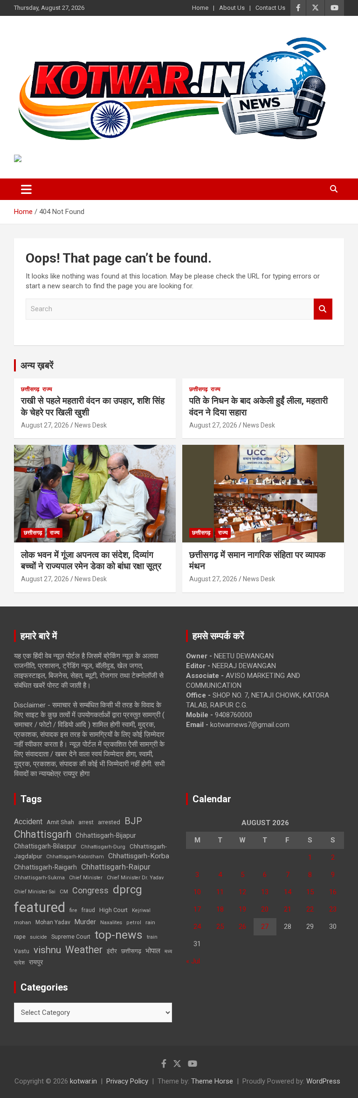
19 (242, 909)
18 (220, 909)
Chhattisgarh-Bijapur (106, 835)
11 (220, 892)
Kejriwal (141, 910)
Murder (85, 922)
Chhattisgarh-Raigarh (45, 867)
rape (20, 936)
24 (197, 926)
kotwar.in (83, 1081)
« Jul (193, 961)
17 (197, 909)
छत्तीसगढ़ (131, 951)
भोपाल (152, 951)
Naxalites (111, 922)
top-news (119, 934)
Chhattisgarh (42, 834)
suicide (38, 937)
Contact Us (270, 7)
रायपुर (36, 962)
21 (287, 909)
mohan (22, 923)
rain (150, 922)
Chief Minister (86, 878)
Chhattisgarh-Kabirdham (75, 857)
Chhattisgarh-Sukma (39, 878)
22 (310, 909)
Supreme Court (70, 936)
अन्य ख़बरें (37, 365)
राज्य (47, 389)
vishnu (47, 949)
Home (200, 7)
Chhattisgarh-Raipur (116, 866)
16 (333, 892)
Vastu (21, 951)
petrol (133, 923)
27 (264, 926)
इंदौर (112, 951)
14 (287, 892)
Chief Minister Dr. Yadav (135, 878)
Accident (28, 821)
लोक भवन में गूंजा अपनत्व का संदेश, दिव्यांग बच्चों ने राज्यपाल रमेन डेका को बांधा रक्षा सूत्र (91, 560)
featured (39, 907)
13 (264, 892)
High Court (113, 909)
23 (333, 909)
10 (197, 892)
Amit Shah (60, 822)
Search (323, 309)
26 (242, 926)
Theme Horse (212, 1081)
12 (242, 892)
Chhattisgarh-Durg (103, 846)
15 (310, 892)
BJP (133, 821)
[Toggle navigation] (26, 189)
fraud (88, 910)
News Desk (91, 425)
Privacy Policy (127, 1081)
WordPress (323, 1081)
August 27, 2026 (45, 425)
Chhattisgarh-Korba (138, 856)
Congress (90, 890)
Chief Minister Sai (34, 892)
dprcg (127, 889)
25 (220, 926)
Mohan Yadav (52, 922)
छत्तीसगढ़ (30, 389)
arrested (109, 822)
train (152, 937)
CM (64, 891)
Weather (84, 949)
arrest (86, 822)
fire (73, 910)
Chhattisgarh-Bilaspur (45, 846)
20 (264, 909)
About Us (232, 7)
